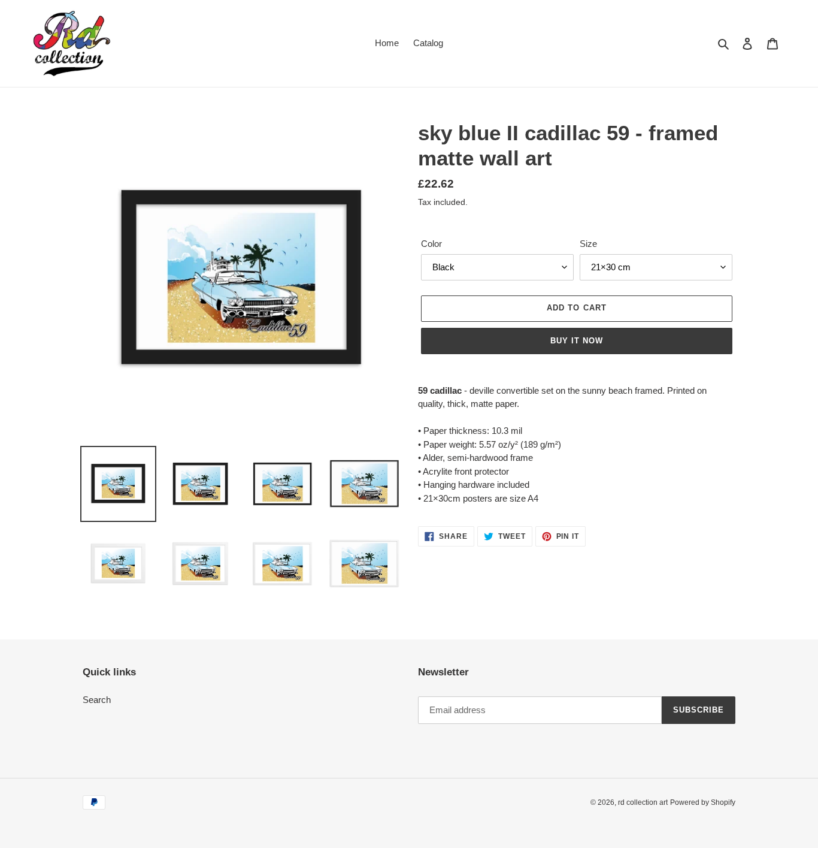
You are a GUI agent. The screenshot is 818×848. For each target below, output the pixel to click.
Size (588, 244)
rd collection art (643, 802)
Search (97, 700)
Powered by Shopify (702, 802)
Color (431, 244)
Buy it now (576, 340)
